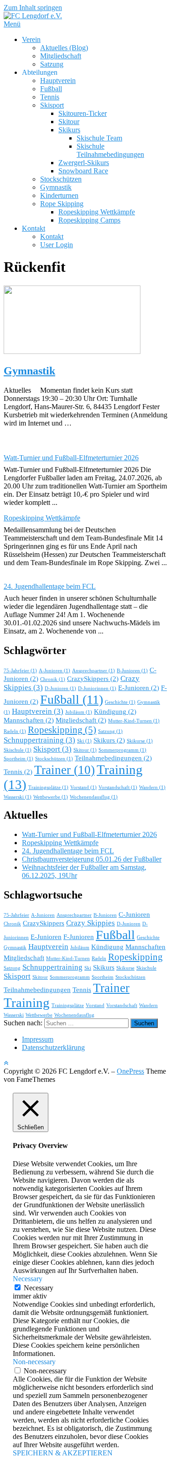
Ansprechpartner (93, 670)
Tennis (49, 97)
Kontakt (33, 228)
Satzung (51, 64)
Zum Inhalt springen (33, 7)
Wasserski (17, 797)
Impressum (37, 1039)
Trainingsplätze (48, 787)
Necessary (38, 1288)
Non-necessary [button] (34, 1362)
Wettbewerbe (50, 797)
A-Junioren (54, 670)
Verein (31, 39)
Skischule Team (99, 138)
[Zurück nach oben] (6, 1063)
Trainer (64, 770)
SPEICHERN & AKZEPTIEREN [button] (63, 1453)
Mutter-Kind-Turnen (134, 720)
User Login (56, 245)
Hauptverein (58, 80)
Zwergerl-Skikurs (83, 162)
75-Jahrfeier (20, 670)
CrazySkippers (93, 678)
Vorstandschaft (117, 787)
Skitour (68, 121)
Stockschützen (61, 179)
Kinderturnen (59, 195)
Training (27, 1002)
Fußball (51, 89)
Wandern (152, 787)
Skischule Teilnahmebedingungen (110, 150)
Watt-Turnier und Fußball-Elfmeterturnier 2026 (71, 458)
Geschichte (120, 702)
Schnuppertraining (39, 740)
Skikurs (69, 130)
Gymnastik (56, 187)
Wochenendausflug (94, 797)
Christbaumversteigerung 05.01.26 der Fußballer (91, 859)
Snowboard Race (83, 171)
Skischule (17, 750)
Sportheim (18, 758)
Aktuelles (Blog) (64, 48)
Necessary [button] (27, 1279)
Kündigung (115, 711)
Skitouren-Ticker (82, 113)
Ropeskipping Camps (89, 220)
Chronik (52, 679)
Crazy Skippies (90, 923)
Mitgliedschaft (60, 56)
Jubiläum (78, 712)
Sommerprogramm (122, 750)
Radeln (15, 731)
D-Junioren (60, 688)
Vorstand (83, 787)
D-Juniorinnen (97, 688)
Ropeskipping (62, 729)
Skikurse (140, 740)
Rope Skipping (61, 204)
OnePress (130, 1071)
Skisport (52, 105)
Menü (12, 24)
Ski (84, 740)
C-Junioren (134, 914)
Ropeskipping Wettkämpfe (96, 212)
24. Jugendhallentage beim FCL (50, 586)
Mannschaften (29, 720)
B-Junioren (132, 670)
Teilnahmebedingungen (113, 758)
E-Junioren (138, 687)
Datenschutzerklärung (53, 1047)
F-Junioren (78, 936)
